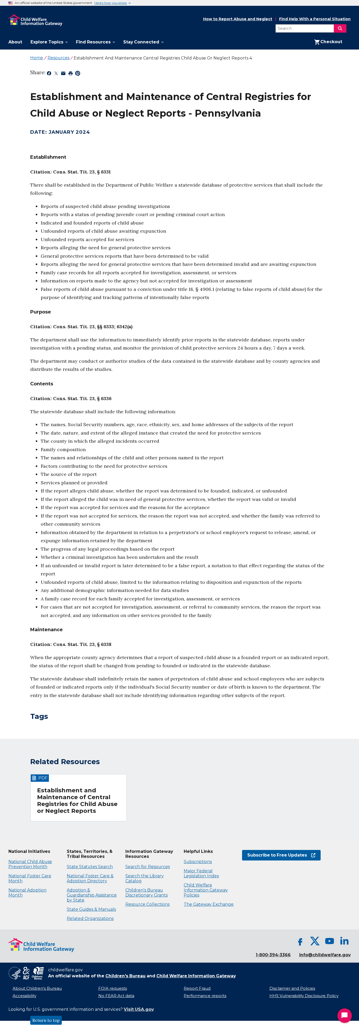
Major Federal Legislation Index (201, 873)
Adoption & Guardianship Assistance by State (92, 895)
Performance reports (205, 995)
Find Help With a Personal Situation (315, 19)
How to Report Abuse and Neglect (237, 19)
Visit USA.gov (139, 1009)
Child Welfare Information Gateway (196, 975)
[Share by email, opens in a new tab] (63, 74)
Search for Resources (147, 866)
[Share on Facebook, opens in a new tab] (49, 74)
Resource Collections (147, 904)
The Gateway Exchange (209, 904)
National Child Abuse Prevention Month (30, 864)
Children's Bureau (125, 975)
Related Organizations (90, 918)
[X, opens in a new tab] (315, 941)
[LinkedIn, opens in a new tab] (344, 941)
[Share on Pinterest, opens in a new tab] (77, 74)
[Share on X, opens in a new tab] (56, 74)
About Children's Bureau (37, 988)
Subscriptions (198, 861)
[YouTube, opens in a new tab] (329, 941)
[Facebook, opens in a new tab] (300, 941)
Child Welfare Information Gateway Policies (206, 890)
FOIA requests (112, 988)
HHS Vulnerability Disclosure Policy (304, 995)
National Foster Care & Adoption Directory (90, 878)
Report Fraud (197, 988)
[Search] (340, 28)
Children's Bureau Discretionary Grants (146, 893)
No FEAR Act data (116, 995)
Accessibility (24, 995)
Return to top (46, 1020)
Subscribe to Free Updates (274, 855)
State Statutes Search (90, 866)
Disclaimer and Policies (292, 988)
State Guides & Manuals (91, 909)
